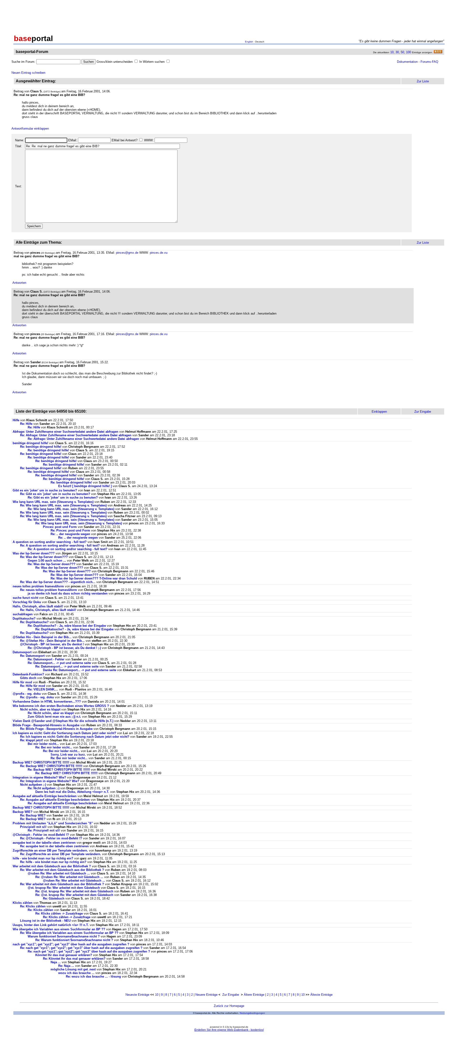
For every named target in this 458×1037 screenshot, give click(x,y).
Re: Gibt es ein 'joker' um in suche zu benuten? (55, 494)
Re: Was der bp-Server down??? (44, 557)
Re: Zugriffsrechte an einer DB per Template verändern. (60, 854)
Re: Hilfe (26, 424)
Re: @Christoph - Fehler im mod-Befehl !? (51, 838)
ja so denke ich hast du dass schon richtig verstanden (68, 593)
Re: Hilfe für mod (32, 686)
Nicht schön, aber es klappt (40, 709)
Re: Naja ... (66, 966)
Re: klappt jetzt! (31, 740)
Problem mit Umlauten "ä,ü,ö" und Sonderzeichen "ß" (53, 823)
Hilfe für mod (22, 682)
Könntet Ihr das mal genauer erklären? (63, 955)
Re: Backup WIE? (33, 815)
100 (408, 52)
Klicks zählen (22, 903)
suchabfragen (23, 614)
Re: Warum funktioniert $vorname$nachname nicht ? (74, 940)
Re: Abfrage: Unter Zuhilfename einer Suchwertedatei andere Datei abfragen (75, 435)
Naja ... (56, 962)
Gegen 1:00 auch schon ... (47, 560)
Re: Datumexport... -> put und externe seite (59, 663)
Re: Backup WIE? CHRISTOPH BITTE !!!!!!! (51, 766)
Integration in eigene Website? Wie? (39, 777)
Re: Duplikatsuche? (34, 622)
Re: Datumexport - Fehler (46, 659)
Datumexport (22, 652)
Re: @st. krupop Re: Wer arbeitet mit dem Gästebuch (74, 891)
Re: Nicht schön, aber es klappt (51, 713)
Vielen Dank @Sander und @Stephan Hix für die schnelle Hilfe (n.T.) (63, 721)
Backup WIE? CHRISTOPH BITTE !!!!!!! (41, 762)
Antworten (19, 282)
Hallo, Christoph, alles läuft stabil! (38, 606)
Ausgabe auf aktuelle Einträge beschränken (45, 796)
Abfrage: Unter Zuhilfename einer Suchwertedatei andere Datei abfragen (65, 431)
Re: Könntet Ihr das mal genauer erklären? (74, 958)
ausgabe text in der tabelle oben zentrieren (44, 842)
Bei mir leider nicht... (43, 744)
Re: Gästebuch (53, 898)
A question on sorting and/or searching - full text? (50, 542)
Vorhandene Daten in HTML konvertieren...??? (47, 701)
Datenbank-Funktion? (28, 674)
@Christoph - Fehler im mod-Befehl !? (41, 835)
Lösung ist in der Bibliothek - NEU (45, 920)
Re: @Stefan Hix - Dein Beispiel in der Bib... (52, 640)
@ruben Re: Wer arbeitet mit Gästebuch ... (59, 873)
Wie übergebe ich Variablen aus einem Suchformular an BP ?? (59, 929)
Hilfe (16, 420)
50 (402, 52)
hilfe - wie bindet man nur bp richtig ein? (43, 858)
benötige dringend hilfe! (30, 443)
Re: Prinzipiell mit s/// (44, 830)
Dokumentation (407, 61)
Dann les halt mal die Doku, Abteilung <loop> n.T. (72, 792)
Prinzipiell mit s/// (33, 827)
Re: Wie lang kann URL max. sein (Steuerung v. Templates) (63, 505)
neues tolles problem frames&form (38, 586)
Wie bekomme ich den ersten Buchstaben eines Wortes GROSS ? (61, 706)
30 (397, 52)
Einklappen (379, 411)
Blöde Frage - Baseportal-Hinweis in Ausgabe (46, 725)
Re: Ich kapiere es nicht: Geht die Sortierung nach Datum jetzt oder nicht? (74, 736)
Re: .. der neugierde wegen (70, 534)
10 (392, 52)
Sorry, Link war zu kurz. (68, 754)
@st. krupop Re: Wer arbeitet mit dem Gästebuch (64, 888)
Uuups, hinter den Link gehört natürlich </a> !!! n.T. (51, 925)
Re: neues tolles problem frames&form (48, 590)
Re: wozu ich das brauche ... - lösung (93, 976)
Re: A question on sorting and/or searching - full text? (60, 545)
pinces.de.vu (158, 252)
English (249, 41)
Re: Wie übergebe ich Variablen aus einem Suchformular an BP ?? (69, 933)
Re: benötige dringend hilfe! (40, 446)
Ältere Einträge (254, 994)
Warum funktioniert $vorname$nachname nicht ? (64, 936)
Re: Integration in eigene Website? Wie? (49, 781)
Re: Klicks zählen (33, 906)
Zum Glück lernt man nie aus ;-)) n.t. (54, 716)
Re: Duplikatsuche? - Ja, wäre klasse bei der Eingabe (67, 625)
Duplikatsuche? (24, 618)
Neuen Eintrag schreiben (28, 72)
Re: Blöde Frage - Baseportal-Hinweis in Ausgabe (56, 729)
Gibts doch (28, 678)
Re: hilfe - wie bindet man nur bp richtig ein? (53, 862)
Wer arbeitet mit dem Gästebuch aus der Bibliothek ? (52, 866)
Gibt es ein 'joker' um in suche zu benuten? (45, 490)
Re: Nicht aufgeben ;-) (43, 788)
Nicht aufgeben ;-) (33, 784)
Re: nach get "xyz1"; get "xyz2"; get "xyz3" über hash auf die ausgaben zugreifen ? (81, 948)
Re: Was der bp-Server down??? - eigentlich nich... (57, 582)
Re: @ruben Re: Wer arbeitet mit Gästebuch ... (69, 877)
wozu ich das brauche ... (76, 973)
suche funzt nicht (25, 598)
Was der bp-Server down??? (34, 553)
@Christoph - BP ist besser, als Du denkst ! (52, 644)
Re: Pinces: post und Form (70, 530)
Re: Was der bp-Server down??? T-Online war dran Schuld (94, 578)
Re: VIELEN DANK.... (43, 689)
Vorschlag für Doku (27, 602)
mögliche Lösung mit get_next (73, 969)
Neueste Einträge (137, 994)
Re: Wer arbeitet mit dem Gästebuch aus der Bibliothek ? (62, 870)
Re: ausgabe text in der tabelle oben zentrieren (54, 846)
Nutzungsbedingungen (252, 1013)
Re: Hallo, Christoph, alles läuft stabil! (48, 610)
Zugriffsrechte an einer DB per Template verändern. (50, 850)
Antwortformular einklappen (30, 128)
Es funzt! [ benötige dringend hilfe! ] (85, 486)
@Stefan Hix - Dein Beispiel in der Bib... (42, 637)
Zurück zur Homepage (229, 1006)
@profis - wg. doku (27, 693)
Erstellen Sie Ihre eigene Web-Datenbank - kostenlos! (229, 1030)
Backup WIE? (22, 812)
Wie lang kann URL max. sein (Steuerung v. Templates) (53, 502)
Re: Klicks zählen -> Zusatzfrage (59, 913)
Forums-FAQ (429, 61)
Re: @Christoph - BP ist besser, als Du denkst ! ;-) (64, 648)
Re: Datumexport (32, 656)
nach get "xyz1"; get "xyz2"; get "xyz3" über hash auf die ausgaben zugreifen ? (71, 944)
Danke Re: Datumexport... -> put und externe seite (79, 670)
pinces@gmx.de (127, 252)
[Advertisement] (229, 16)
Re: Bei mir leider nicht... (53, 747)
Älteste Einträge (321, 994)
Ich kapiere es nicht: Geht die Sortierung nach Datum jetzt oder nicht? (64, 733)
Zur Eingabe (230, 994)
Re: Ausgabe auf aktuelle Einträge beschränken (55, 799)
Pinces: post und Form (60, 527)
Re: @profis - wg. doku (37, 697)
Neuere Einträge (206, 994)
